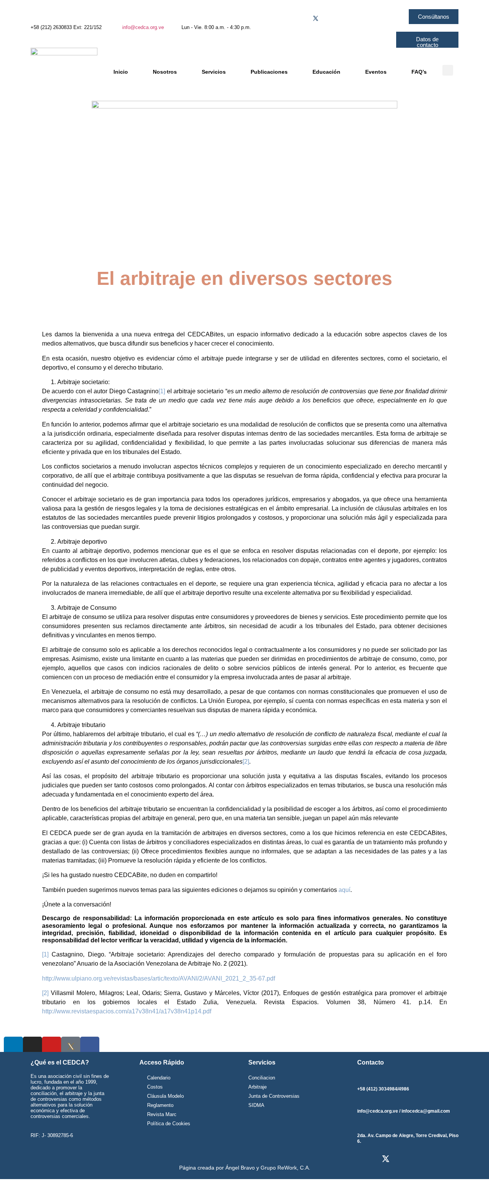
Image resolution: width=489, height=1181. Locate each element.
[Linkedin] (361, 18)
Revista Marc (161, 1114)
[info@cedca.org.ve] (126, 15)
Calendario (158, 1078)
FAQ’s (419, 72)
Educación (326, 72)
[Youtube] (345, 18)
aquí (344, 890)
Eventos (376, 72)
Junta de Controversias (274, 1096)
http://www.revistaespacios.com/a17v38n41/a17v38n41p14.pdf (126, 1011)
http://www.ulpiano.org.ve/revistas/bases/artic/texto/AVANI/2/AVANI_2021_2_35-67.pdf (158, 978)
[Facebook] (300, 18)
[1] (162, 391)
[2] (246, 761)
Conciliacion (261, 1078)
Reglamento (160, 1105)
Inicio (120, 72)
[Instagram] (330, 18)
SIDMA (256, 1105)
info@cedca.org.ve (143, 27)
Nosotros (165, 72)
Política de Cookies (168, 1123)
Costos (155, 1087)
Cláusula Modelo (165, 1096)
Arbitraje (257, 1087)
